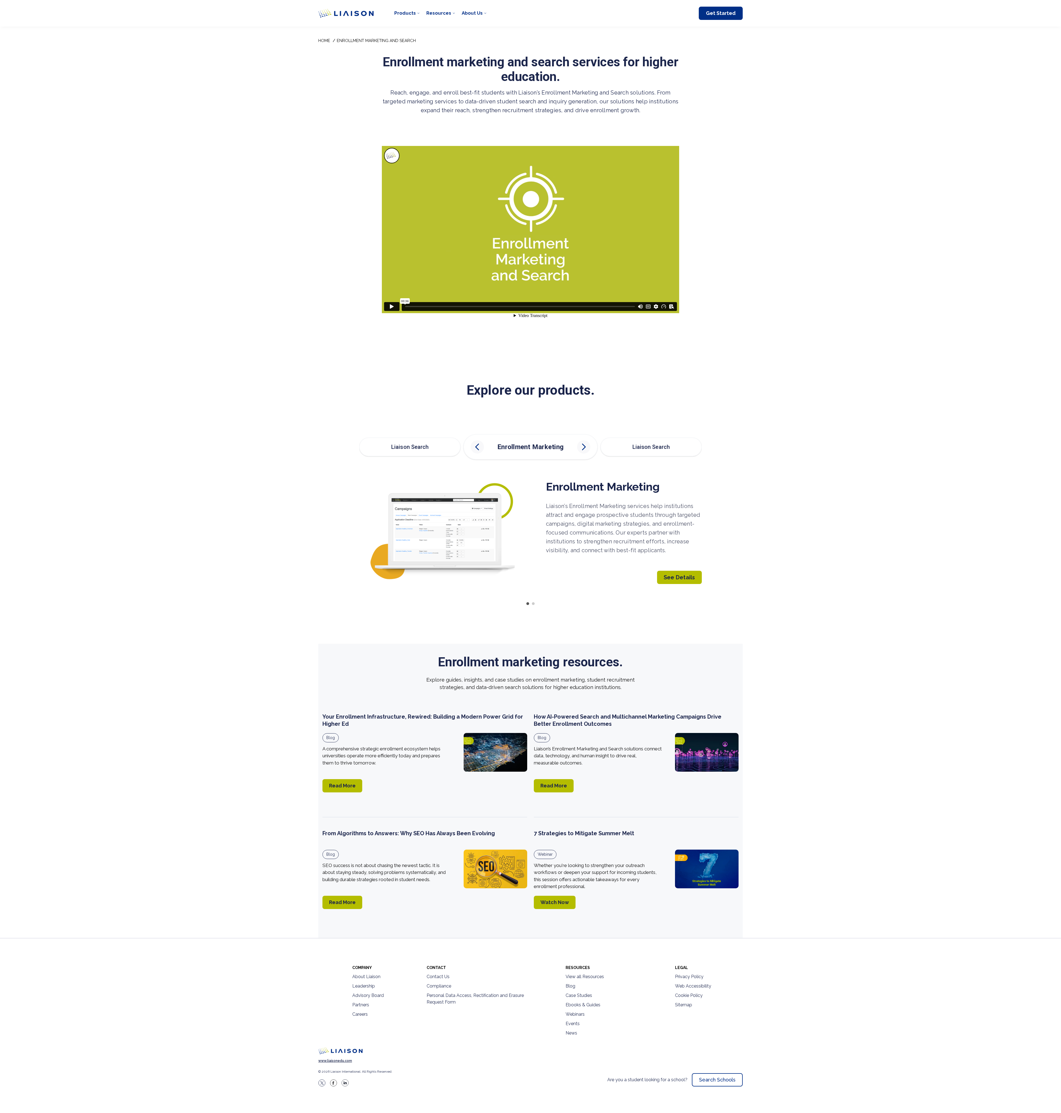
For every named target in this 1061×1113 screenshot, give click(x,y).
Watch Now (554, 902)
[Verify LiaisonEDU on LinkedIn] (345, 1082)
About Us (472, 13)
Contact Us (438, 976)
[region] (530, 482)
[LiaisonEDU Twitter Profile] (321, 1082)
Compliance (439, 986)
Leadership (363, 986)
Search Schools (717, 1080)
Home (324, 40)
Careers (360, 1014)
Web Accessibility (693, 986)
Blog (330, 737)
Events (573, 1023)
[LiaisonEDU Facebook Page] (333, 1082)
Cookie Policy (689, 995)
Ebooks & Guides (583, 1004)
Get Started (721, 13)
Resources (438, 13)
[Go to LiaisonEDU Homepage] (346, 13)
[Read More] (495, 752)
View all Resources (585, 976)
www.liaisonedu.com (335, 1061)
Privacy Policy (689, 976)
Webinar (545, 854)
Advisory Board (368, 995)
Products (405, 13)
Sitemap (683, 1004)
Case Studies (579, 995)
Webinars (575, 1014)
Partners (360, 1004)
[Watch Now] (707, 869)
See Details (679, 577)
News (571, 1033)
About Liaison (366, 976)
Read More (342, 786)
